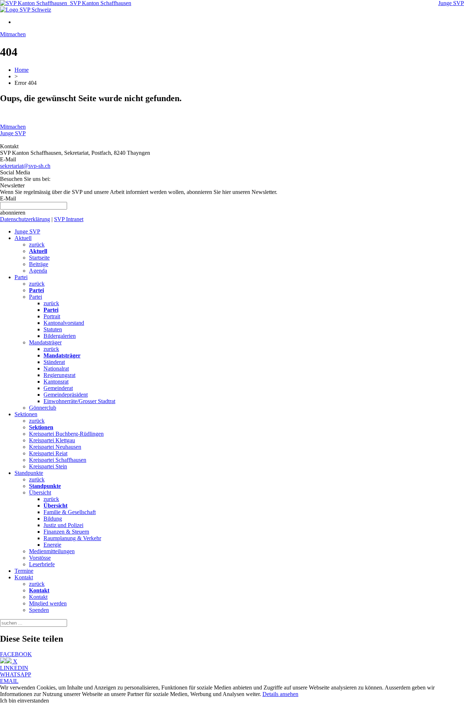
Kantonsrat (56, 381)
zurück (37, 244)
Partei (21, 277)
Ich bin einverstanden (24, 700)
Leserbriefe (42, 564)
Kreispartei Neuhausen (55, 447)
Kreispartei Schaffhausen (57, 460)
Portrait (52, 316)
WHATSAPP (15, 674)
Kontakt (23, 577)
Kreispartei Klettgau (52, 440)
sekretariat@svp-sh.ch (25, 166)
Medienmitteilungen (52, 551)
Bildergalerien (60, 336)
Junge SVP (451, 3)
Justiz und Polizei (63, 525)
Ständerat (54, 362)
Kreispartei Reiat (48, 453)
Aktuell (23, 238)
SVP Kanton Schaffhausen (99, 3)
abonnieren (12, 213)
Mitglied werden (48, 603)
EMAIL (9, 681)
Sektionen (25, 414)
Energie (52, 545)
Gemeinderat (58, 388)
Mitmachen (13, 34)
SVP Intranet (68, 219)
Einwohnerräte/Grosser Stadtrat (79, 401)
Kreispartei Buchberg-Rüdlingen (66, 434)
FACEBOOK (16, 654)
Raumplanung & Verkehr (72, 538)
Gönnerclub (42, 408)
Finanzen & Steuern (66, 532)
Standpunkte (28, 473)
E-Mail (8, 198)
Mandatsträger (45, 342)
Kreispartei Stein (48, 466)
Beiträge (38, 264)
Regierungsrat (59, 375)
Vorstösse (40, 558)
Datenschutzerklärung (25, 219)
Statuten (53, 329)
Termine (23, 571)
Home (21, 70)
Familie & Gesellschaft (70, 512)
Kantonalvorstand (64, 323)
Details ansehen (280, 694)
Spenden (39, 610)
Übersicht (40, 492)
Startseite (39, 257)
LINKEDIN (14, 668)
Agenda (38, 271)
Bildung (53, 518)
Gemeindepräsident (66, 395)
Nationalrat (56, 368)
